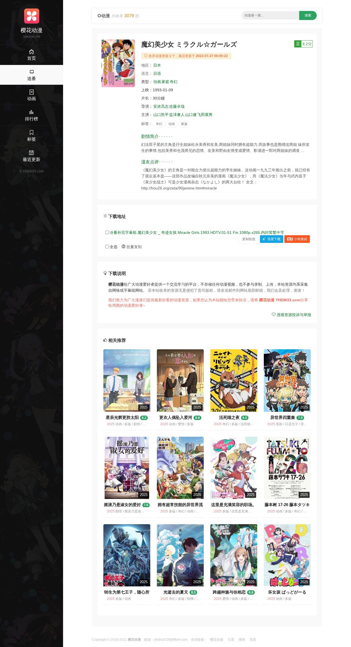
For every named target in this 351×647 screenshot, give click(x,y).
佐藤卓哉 (177, 106)
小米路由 (300, 239)
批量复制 (133, 247)
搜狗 (242, 640)
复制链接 (248, 239)
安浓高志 (161, 106)
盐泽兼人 (177, 114)
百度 (231, 640)
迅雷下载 (274, 239)
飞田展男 (205, 114)
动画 (157, 82)
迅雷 (253, 640)
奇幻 (173, 82)
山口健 (191, 114)
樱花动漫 (216, 640)
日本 (157, 65)
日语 (157, 73)
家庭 (165, 82)
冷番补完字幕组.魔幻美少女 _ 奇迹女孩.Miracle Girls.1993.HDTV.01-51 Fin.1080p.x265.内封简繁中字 (197, 232)
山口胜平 (161, 114)
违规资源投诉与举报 (293, 315)
